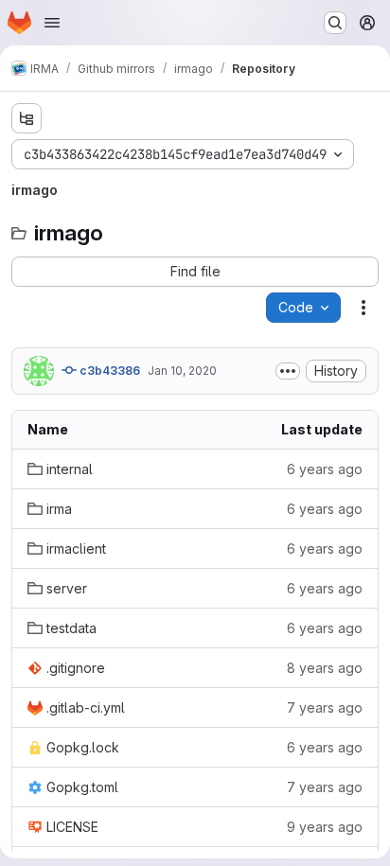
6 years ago (325, 469)
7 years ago (325, 707)
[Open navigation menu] (52, 23)
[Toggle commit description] (287, 371)
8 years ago (325, 668)
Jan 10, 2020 (182, 370)
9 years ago (325, 827)
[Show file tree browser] (26, 118)
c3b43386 (108, 370)
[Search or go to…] (335, 22)
